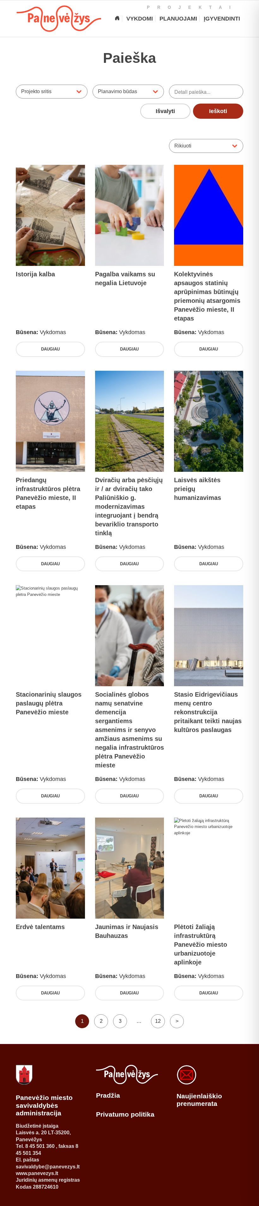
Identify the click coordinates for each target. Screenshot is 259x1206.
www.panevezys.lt (37, 1173)
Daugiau (50, 349)
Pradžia (108, 1095)
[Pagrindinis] (117, 18)
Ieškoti (218, 111)
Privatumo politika (125, 1114)
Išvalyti (165, 111)
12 (158, 1021)
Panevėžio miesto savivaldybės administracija (44, 1105)
